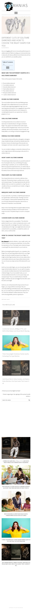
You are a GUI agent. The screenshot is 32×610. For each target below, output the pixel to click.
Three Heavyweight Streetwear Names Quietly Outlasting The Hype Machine (16, 540)
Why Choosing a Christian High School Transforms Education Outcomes (16, 514)
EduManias (16, 5)
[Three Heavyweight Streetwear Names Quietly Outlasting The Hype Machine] (16, 537)
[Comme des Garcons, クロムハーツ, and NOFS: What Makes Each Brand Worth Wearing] (16, 458)
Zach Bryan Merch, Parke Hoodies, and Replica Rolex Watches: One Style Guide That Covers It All (15, 381)
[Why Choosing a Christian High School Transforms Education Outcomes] (16, 511)
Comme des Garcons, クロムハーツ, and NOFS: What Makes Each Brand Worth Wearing (16, 461)
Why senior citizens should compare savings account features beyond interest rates (16, 487)
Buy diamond (5, 241)
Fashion (8, 299)
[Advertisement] (16, 419)
